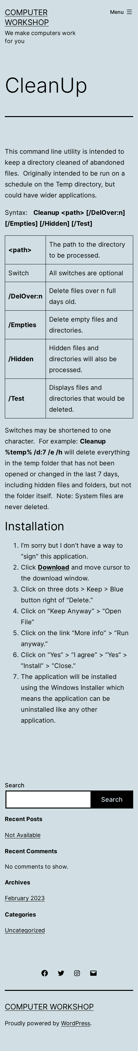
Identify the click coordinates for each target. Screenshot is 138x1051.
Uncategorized (25, 930)
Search (14, 785)
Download (53, 567)
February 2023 (25, 898)
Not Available (22, 835)
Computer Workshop (49, 1006)
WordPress (75, 1023)
